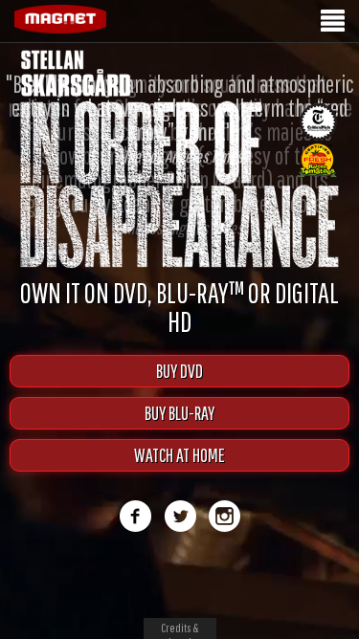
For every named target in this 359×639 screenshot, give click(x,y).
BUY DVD (179, 371)
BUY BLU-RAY (179, 413)
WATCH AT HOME (179, 455)
